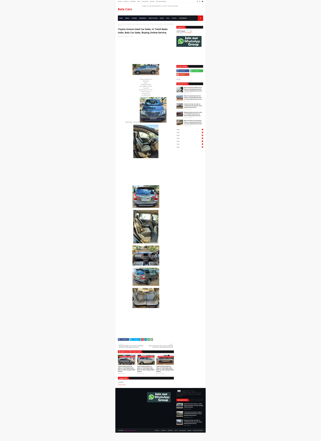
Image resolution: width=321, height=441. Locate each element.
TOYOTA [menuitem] (174, 18)
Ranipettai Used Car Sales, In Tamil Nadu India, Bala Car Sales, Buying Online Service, (193, 421)
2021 (190, 144)
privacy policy (145, 1)
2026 (190, 129)
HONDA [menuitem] (127, 18)
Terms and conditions (161, 1)
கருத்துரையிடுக (122, 384)
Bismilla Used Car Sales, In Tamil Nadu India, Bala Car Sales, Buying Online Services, (193, 405)
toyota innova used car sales (128, 24)
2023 (190, 138)
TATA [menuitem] (167, 18)
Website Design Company (129, 430)
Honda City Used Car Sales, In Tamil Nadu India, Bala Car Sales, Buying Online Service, (193, 105)
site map (152, 1)
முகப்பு (119, 24)
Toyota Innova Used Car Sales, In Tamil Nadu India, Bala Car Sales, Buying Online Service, (126, 368)
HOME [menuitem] (120, 18)
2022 (190, 141)
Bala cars (121, 36)
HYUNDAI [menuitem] (134, 18)
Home (138, 1)
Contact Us (163, 430)
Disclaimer (170, 430)
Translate (189, 32)
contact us (126, 1)
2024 (190, 135)
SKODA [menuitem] (162, 18)
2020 (190, 147)
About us (120, 1)
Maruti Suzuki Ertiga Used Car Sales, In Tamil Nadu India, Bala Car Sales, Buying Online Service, (193, 97)
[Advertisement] (146, 51)
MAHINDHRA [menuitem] (142, 18)
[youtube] (202, 1)
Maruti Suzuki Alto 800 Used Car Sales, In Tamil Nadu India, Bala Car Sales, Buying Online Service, (193, 89)
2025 (190, 132)
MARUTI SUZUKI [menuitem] (153, 18)
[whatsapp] (200, 1)
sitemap (189, 430)
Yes (179, 391)
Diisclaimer (133, 1)
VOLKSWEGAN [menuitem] (183, 18)
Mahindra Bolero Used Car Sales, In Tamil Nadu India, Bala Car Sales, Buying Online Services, (193, 114)
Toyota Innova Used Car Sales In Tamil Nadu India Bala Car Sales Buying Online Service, (193, 413)
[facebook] (197, 1)
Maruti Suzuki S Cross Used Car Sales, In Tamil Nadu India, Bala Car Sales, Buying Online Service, (193, 122)
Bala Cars (125, 9)
